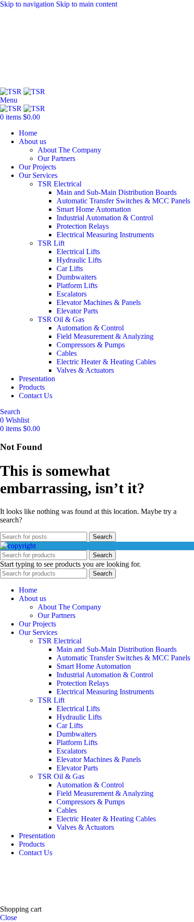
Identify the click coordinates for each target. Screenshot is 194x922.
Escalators (72, 294)
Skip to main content (86, 4)
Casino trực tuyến (26, 893)
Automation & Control (90, 328)
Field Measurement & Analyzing (105, 336)
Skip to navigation (28, 4)
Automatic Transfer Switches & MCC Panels (123, 201)
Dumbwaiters (77, 277)
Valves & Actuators (85, 370)
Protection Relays (83, 226)
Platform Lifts (77, 285)
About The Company (69, 150)
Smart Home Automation (94, 209)
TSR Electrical (59, 184)
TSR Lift (51, 243)
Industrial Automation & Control (105, 218)
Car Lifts (70, 269)
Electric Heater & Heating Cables (106, 362)
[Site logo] (12, 92)
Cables (67, 353)
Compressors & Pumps (91, 345)
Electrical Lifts (78, 252)
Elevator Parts (77, 311)
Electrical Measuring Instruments (105, 235)
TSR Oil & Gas (61, 319)
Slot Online (160, 869)
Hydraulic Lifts (79, 260)
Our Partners (56, 158)
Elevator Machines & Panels (99, 302)
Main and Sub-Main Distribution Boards (117, 192)
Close (8, 918)
